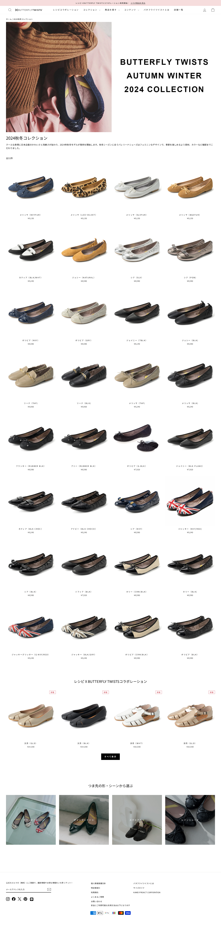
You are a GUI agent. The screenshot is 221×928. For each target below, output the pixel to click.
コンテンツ (130, 9)
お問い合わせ (96, 901)
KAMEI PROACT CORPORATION (146, 892)
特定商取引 (95, 888)
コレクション (90, 9)
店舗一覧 (178, 9)
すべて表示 (110, 756)
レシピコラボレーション (66, 9)
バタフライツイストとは (157, 9)
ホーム (9, 19)
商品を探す (111, 9)
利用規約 (94, 892)
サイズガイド (138, 888)
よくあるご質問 (97, 897)
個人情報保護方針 (98, 883)
